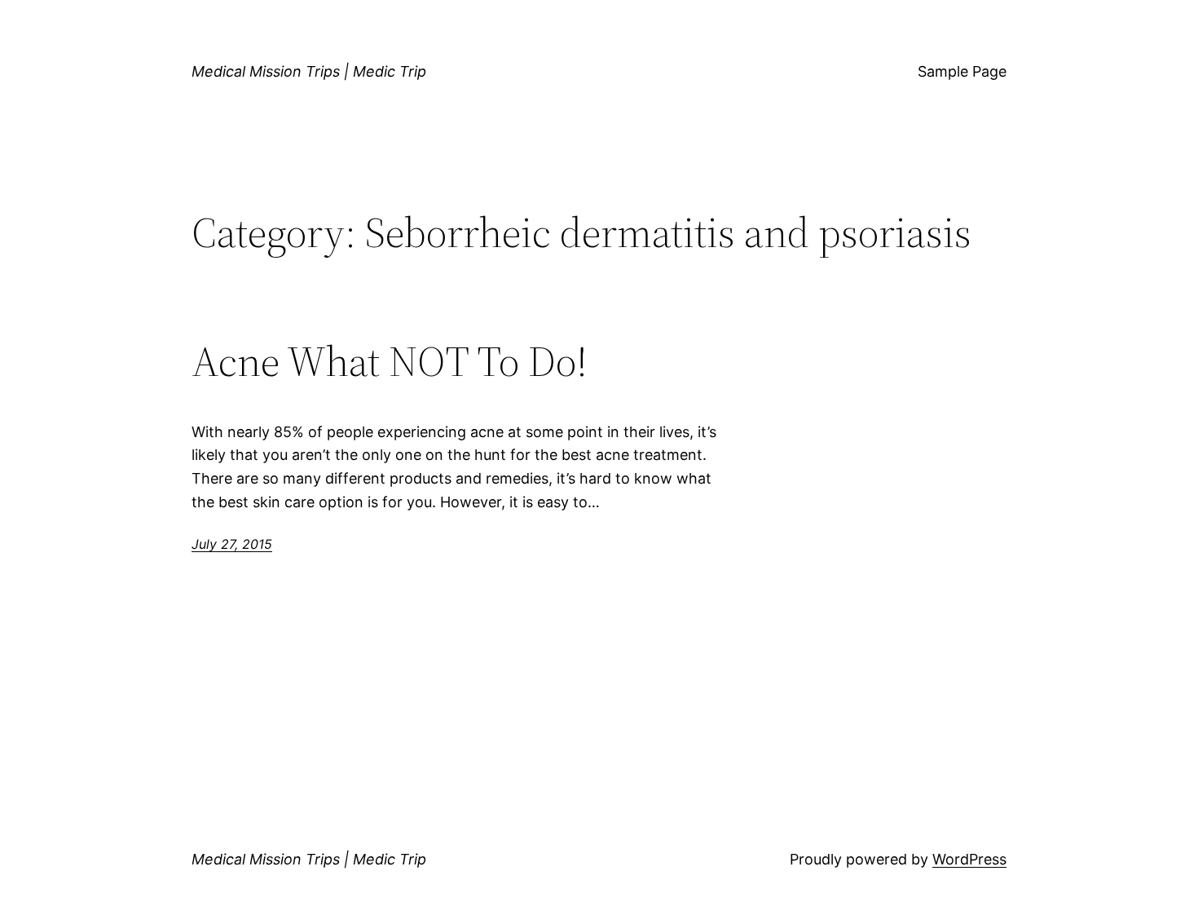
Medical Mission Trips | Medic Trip (309, 71)
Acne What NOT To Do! (390, 361)
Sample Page (962, 71)
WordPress (969, 859)
